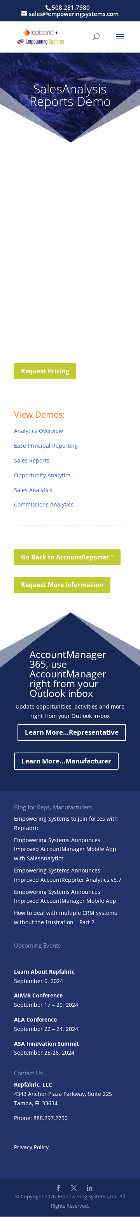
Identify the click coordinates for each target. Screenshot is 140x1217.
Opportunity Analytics (42, 475)
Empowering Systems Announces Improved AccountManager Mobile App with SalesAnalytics (65, 849)
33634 (50, 1103)
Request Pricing (45, 371)
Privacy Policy (31, 1147)
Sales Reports (31, 460)
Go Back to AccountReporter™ (67, 557)
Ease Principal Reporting (46, 445)
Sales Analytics (33, 490)
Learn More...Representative (72, 732)
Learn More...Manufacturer (66, 760)
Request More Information (62, 584)
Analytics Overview (38, 430)
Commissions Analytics (44, 504)
